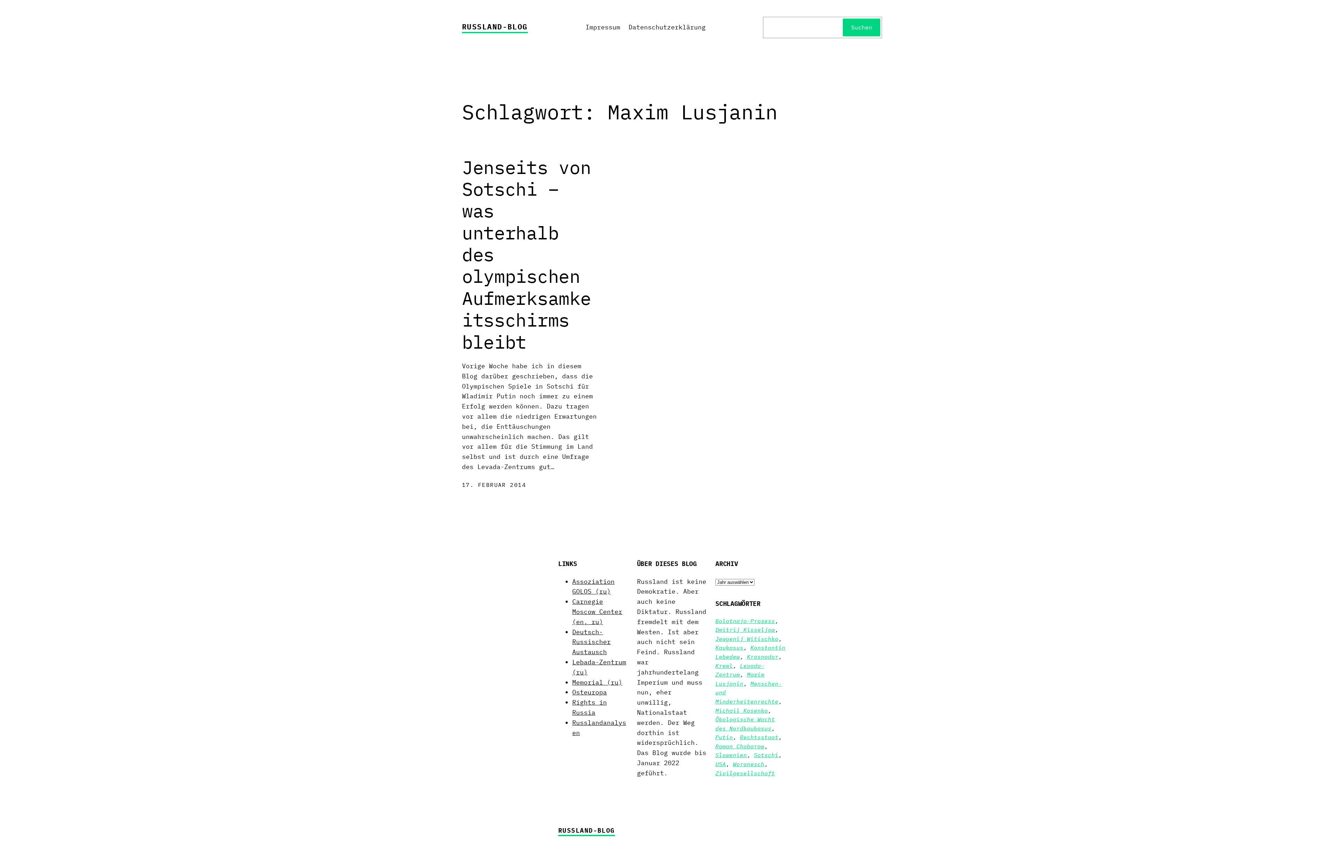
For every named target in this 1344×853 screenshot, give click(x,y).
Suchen (861, 27)
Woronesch (748, 764)
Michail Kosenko (741, 710)
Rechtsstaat (759, 737)
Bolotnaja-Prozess (745, 620)
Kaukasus (729, 647)
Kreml (724, 665)
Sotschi (766, 754)
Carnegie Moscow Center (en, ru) (597, 611)
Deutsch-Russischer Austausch (591, 642)
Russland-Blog (495, 27)
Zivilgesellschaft (745, 773)
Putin (724, 737)
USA (720, 764)
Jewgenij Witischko (746, 638)
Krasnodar (762, 656)
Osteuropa (589, 692)
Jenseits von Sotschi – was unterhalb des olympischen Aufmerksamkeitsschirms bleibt (526, 254)
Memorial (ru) (597, 682)
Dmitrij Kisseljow (745, 629)
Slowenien (731, 754)
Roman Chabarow (739, 746)
